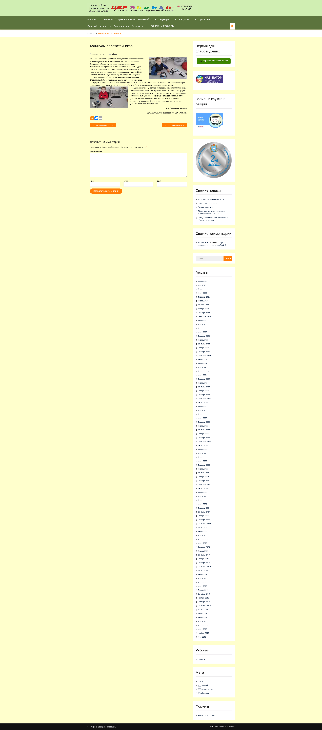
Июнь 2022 (202, 449)
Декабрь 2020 (204, 512)
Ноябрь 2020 (203, 516)
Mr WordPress (204, 242)
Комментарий (96, 152)
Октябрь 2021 (204, 480)
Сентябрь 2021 (204, 484)
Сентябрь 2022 (204, 441)
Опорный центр (95, 26)
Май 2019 (202, 578)
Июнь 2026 (202, 281)
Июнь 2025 (202, 320)
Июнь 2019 (202, 574)
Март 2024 (202, 375)
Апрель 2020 (203, 539)
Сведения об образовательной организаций (126, 19)
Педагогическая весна (207, 203)
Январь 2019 (203, 590)
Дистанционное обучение (127, 26)
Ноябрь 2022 (203, 433)
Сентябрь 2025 (204, 316)
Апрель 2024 (203, 371)
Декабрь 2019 (204, 555)
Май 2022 (202, 453)
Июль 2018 (202, 613)
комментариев (206, 689)
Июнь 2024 (202, 363)
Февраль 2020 (204, 547)
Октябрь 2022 (204, 437)
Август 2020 (203, 527)
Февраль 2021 (204, 508)
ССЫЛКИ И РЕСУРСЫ (162, 26)
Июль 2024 (202, 359)
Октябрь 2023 (204, 394)
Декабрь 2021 (204, 473)
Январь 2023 (203, 426)
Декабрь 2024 (204, 344)
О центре (164, 19)
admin (114, 54)
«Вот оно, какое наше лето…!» (211, 199)
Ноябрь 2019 (203, 559)
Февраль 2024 (204, 379)
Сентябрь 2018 (204, 605)
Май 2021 (202, 496)
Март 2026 (202, 293)
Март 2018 (202, 629)
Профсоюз (204, 19)
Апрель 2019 (203, 582)
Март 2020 (202, 543)
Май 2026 (202, 285)
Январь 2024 (203, 383)
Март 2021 (202, 504)
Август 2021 (203, 488)
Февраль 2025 (204, 336)
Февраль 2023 (204, 422)
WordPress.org (204, 693)
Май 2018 (202, 621)
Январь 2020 (203, 551)
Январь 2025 (203, 340)
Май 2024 (202, 367)
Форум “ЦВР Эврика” (207, 715)
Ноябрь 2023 (203, 390)
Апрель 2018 (203, 625)
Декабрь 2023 (204, 387)
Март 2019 (202, 586)
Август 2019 (203, 570)
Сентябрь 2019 (204, 566)
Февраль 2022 (204, 465)
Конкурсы (184, 19)
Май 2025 (202, 324)
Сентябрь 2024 (204, 355)
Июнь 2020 (202, 531)
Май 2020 (202, 535)
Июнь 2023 (202, 406)
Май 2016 (202, 637)
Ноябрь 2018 (203, 598)
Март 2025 (202, 332)
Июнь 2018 (202, 617)
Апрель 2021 (203, 500)
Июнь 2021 (202, 492)
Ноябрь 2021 (203, 476)
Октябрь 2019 (204, 562)
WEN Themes (230, 726)
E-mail (127, 181)
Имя (92, 181)
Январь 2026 (203, 301)
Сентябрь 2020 (204, 523)
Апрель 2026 (203, 289)
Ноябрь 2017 (203, 633)
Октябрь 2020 (204, 519)
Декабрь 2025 (204, 304)
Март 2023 (202, 418)
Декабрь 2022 (204, 430)
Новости (91, 19)
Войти (200, 681)
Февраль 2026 (204, 297)
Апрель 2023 (203, 414)
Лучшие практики (205, 207)
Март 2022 (202, 461)
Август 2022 (203, 445)
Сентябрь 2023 (204, 398)
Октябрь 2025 (204, 312)
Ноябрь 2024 (203, 347)
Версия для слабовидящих (215, 61)
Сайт (159, 181)
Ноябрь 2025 (203, 308)
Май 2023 (202, 410)
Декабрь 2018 (204, 594)
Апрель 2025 (203, 328)
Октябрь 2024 (204, 351)
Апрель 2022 (203, 457)
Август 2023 (203, 402)
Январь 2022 (203, 469)
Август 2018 (203, 609)
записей (203, 685)
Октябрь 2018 (204, 602)
